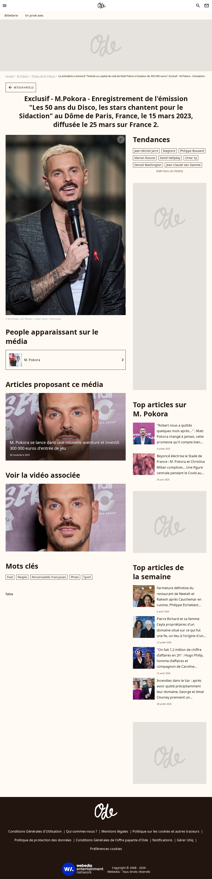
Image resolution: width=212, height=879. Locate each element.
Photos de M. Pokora (43, 76)
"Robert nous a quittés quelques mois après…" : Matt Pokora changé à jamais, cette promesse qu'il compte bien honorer (180, 436)
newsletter (206, 5)
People (22, 577)
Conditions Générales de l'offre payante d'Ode (112, 840)
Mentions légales (114, 831)
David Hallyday (170, 158)
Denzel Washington (147, 165)
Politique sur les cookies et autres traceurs (165, 831)
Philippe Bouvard (192, 151)
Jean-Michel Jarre (146, 151)
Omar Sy (191, 158)
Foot (10, 577)
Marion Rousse (144, 158)
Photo (75, 577)
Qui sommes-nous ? (81, 831)
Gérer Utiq (185, 840)
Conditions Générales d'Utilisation (35, 831)
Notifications (162, 840)
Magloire (169, 151)
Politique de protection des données (42, 840)
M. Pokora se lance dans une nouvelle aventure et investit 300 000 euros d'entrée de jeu (64, 445)
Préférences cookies (106, 848)
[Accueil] (101, 5)
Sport (87, 577)
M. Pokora (23, 76)
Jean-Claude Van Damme (183, 165)
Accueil (10, 76)
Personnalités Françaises (49, 577)
